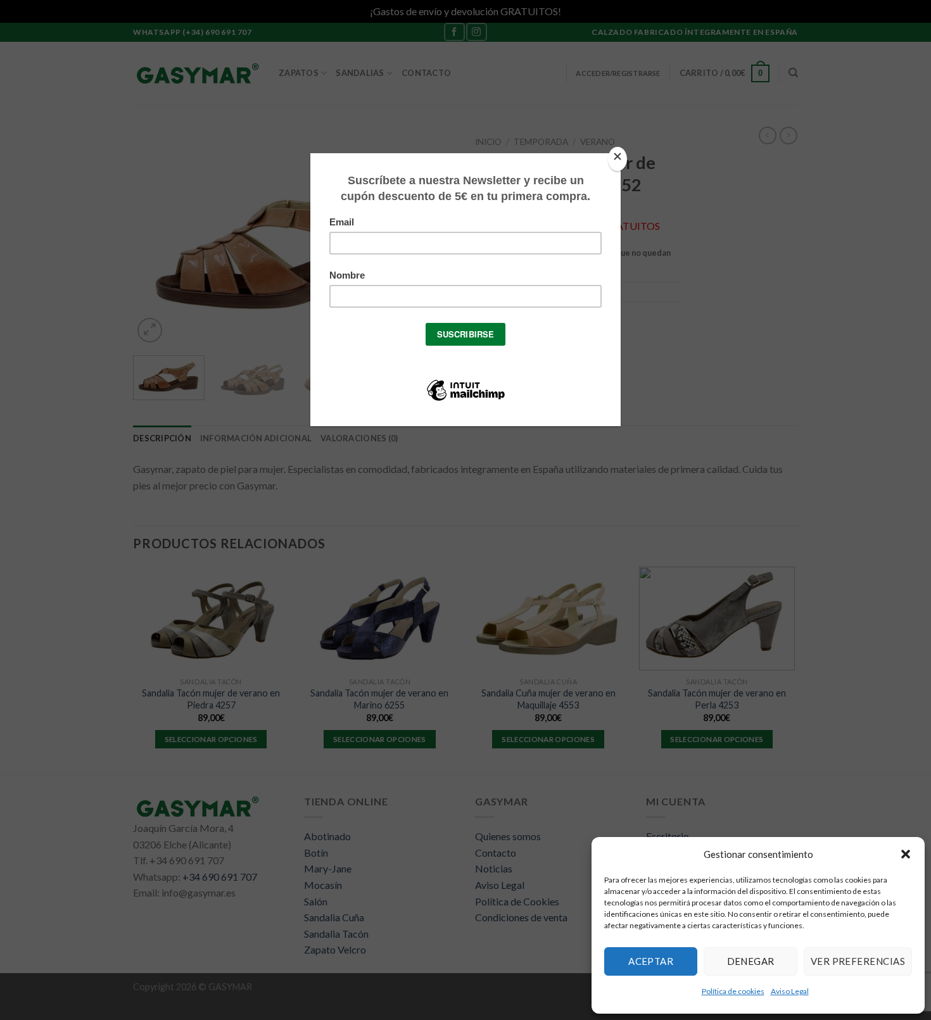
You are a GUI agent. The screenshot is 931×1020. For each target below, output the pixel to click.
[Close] (617, 159)
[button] (905, 854)
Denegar (751, 961)
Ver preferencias (858, 961)
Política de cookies (733, 991)
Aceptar (650, 961)
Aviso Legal (790, 991)
